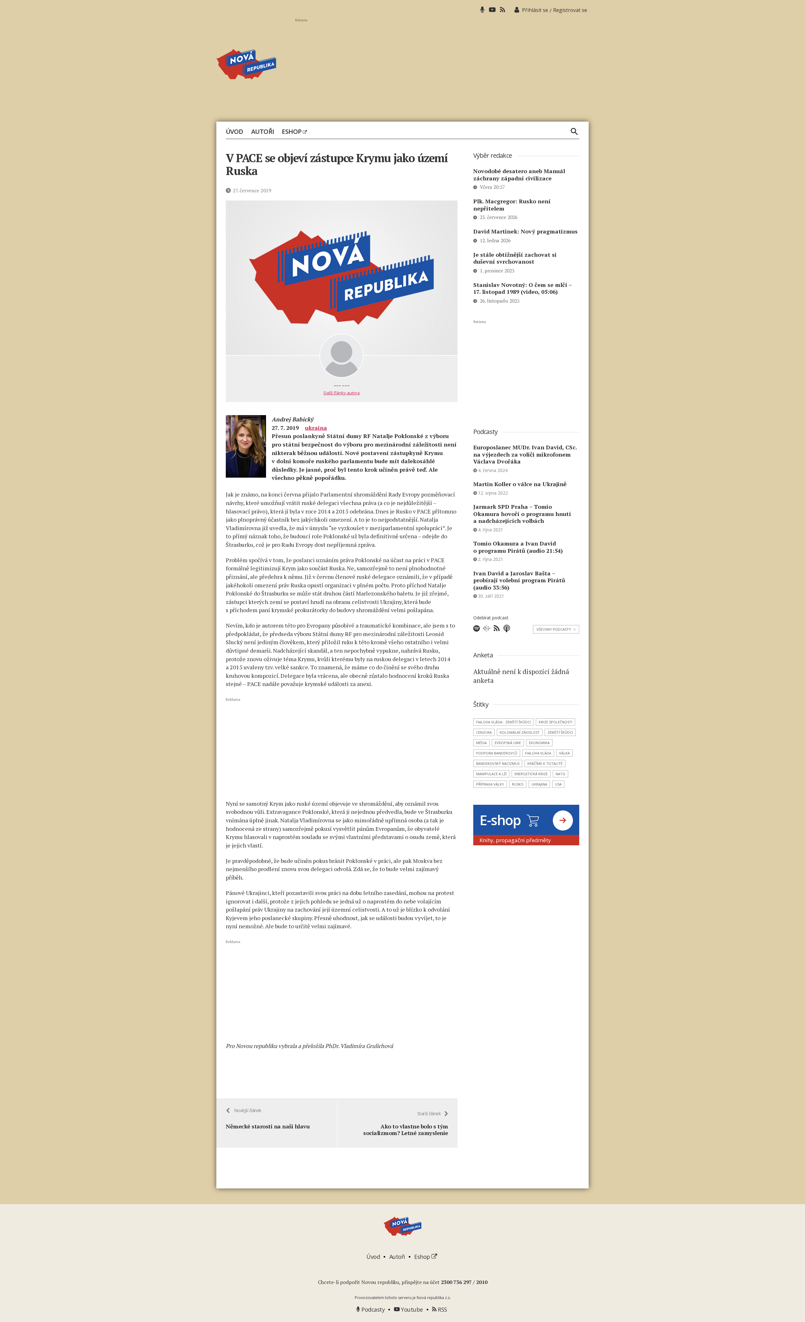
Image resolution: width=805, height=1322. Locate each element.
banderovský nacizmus (497, 763)
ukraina (316, 427)
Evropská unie (508, 742)
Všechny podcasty (556, 629)
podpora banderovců (496, 753)
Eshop (292, 131)
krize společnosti (555, 722)
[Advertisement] (442, 66)
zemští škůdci (560, 732)
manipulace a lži (491, 773)
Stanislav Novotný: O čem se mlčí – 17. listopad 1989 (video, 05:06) (522, 288)
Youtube (411, 1309)
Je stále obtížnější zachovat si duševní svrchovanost (515, 258)
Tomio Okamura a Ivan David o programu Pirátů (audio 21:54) (518, 547)
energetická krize (531, 773)
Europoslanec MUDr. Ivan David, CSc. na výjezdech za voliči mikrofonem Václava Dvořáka (525, 454)
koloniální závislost (520, 732)
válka (564, 753)
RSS (441, 1309)
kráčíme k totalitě (545, 763)
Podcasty (372, 1309)
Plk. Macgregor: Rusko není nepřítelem (512, 204)
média (481, 742)
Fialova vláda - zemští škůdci (503, 722)
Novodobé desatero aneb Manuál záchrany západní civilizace (519, 174)
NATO (560, 773)
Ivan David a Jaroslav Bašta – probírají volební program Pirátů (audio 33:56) (519, 580)
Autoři (262, 131)
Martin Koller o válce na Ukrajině (520, 484)
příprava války (490, 784)
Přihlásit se (535, 10)
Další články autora (342, 393)
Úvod (234, 131)
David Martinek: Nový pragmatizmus (525, 231)
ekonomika (539, 742)
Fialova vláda (538, 753)
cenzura (484, 732)
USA (558, 784)
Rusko (518, 784)
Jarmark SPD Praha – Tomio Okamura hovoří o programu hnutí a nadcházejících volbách (522, 513)
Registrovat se (570, 10)
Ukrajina (539, 784)
